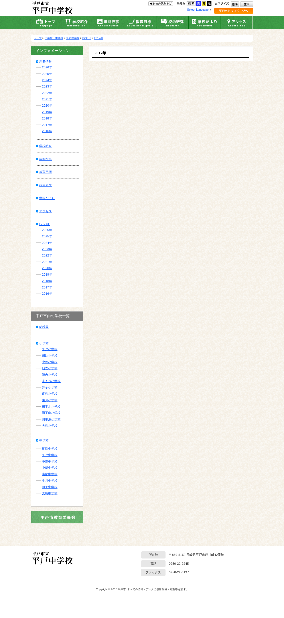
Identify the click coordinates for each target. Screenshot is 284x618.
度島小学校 (49, 393)
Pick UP (44, 224)
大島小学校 (49, 425)
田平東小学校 (51, 419)
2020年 (47, 105)
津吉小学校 (49, 374)
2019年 (47, 112)
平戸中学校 (72, 38)
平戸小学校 (49, 349)
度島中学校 (49, 448)
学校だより (47, 198)
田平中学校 (49, 487)
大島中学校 (49, 493)
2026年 (47, 67)
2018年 (47, 118)
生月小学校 (49, 400)
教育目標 (45, 172)
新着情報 (45, 61)
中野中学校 (49, 461)
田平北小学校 (51, 406)
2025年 (47, 74)
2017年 (98, 38)
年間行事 (45, 159)
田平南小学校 (51, 413)
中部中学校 (49, 467)
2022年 (47, 93)
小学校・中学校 (54, 38)
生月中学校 (49, 480)
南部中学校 (49, 474)
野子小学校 (49, 387)
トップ (38, 38)
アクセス (45, 211)
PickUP (86, 38)
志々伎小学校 (51, 381)
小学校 (44, 343)
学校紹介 (45, 146)
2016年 (47, 131)
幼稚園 (44, 327)
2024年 (47, 80)
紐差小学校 (49, 368)
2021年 (47, 99)
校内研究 (45, 185)
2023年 (47, 86)
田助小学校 (49, 355)
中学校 (44, 440)
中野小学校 (49, 362)
